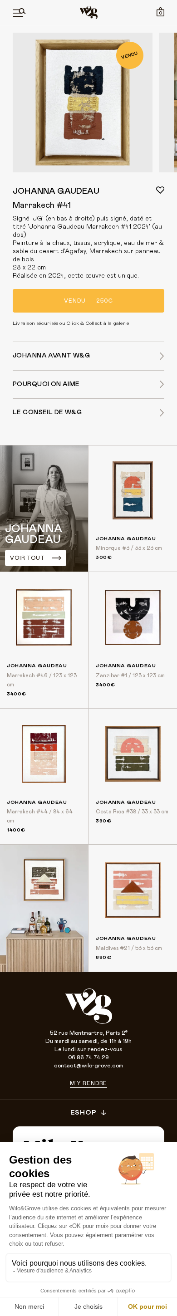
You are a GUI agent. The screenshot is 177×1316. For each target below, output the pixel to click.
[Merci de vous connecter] (160, 190)
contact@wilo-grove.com (88, 1066)
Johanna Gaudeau (56, 191)
